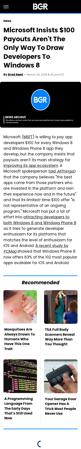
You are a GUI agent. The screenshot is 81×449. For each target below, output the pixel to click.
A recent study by (35, 249)
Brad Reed (15, 74)
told (61, 172)
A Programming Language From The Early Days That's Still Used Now (18, 408)
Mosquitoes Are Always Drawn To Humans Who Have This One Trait (19, 339)
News (7, 21)
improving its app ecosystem (30, 166)
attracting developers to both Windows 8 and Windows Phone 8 (39, 220)
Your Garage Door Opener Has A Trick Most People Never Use (60, 406)
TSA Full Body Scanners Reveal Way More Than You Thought (60, 336)
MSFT (28, 137)
